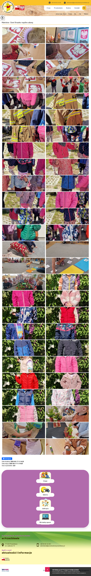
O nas (48, 8)
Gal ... (80, 14)
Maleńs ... (86, 14)
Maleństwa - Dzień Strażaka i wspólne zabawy (17, 22)
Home (64, 14)
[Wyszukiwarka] (83, 7)
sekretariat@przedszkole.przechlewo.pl (78, 2)
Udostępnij (8, 458)
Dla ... (75, 14)
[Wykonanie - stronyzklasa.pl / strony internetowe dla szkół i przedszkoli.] (5, 570)
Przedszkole (58, 8)
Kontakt (77, 8)
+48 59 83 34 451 (56, 2)
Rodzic (68, 8)
